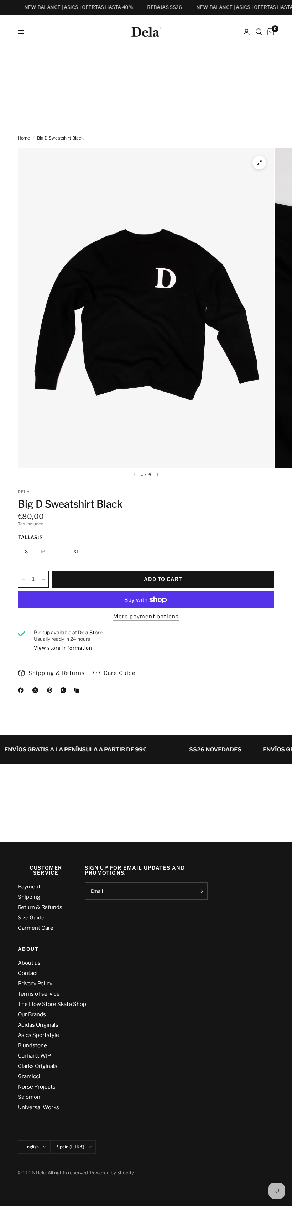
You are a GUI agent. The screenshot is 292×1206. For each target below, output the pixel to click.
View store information (63, 648)
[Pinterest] (51, 690)
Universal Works (38, 1107)
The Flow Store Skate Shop (52, 1004)
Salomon (29, 1097)
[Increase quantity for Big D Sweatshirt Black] (43, 579)
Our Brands (32, 1014)
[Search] (259, 32)
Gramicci (29, 1076)
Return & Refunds (40, 907)
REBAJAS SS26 (159, 7)
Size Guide (31, 917)
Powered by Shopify (112, 1172)
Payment (29, 886)
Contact (28, 973)
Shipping (29, 897)
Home (24, 138)
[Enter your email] (200, 891)
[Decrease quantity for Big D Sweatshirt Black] (23, 579)
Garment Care (35, 928)
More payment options (146, 617)
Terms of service (39, 994)
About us (29, 963)
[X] (36, 690)
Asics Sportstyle (38, 1035)
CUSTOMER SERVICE (46, 870)
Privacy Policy (35, 983)
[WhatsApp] (65, 690)
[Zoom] (259, 162)
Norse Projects (37, 1087)
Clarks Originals (37, 1066)
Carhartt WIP (34, 1056)
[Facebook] (22, 690)
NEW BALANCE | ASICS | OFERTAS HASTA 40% (73, 7)
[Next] (158, 474)
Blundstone (32, 1045)
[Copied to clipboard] (78, 690)
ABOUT (28, 949)
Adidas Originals (38, 1025)
